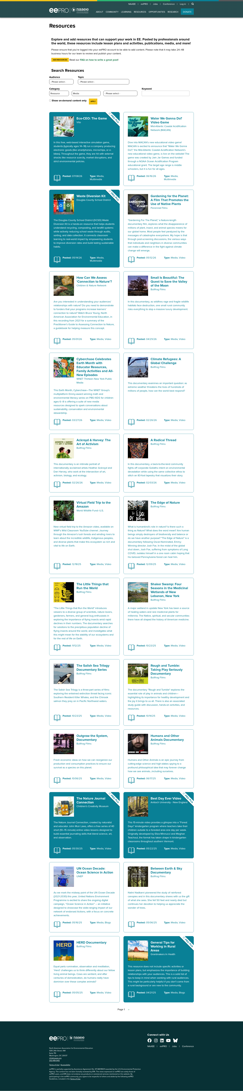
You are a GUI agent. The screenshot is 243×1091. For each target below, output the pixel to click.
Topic (81, 77)
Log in (183, 4)
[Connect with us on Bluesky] (175, 1041)
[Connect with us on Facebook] (150, 1041)
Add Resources (60, 60)
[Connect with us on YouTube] (168, 1041)
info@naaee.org (55, 1058)
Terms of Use (54, 1064)
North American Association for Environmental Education (69, 10)
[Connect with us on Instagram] (156, 1041)
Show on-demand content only (69, 100)
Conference (169, 4)
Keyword (147, 89)
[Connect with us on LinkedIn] (162, 1041)
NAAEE (132, 4)
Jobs (155, 4)
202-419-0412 (54, 1060)
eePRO (144, 4)
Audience (54, 77)
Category (54, 89)
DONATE (187, 11)
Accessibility (65, 1064)
